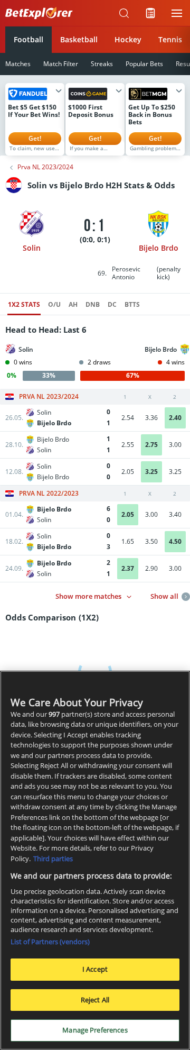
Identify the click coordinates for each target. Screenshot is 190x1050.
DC (112, 304)
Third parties (53, 858)
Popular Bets (144, 63)
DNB (93, 304)
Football (28, 39)
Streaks (102, 63)
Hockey (128, 39)
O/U (54, 304)
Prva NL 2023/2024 (45, 167)
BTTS (132, 304)
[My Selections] (150, 13)
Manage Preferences (94, 1030)
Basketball (79, 39)
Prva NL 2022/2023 (49, 493)
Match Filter (60, 63)
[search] (124, 13)
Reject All (95, 1000)
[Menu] (177, 13)
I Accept (95, 969)
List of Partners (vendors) (50, 941)
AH (73, 304)
